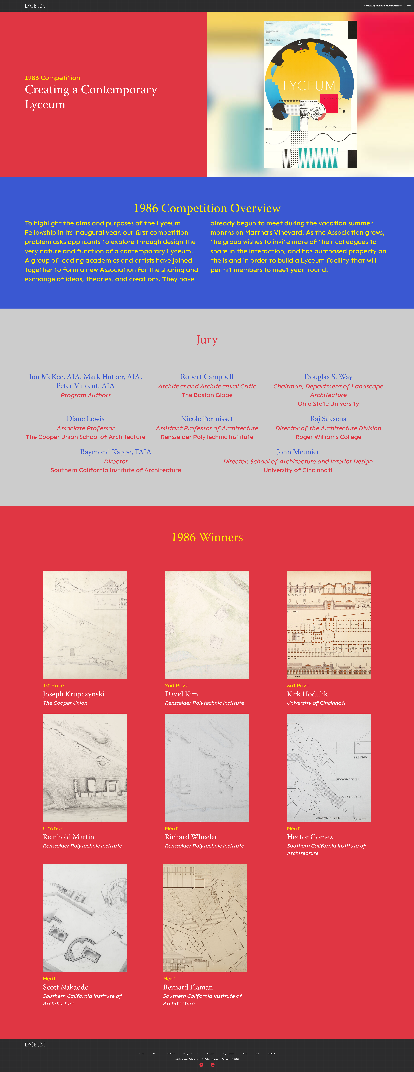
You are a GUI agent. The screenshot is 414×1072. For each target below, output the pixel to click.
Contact (271, 1054)
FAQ (257, 1054)
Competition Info (190, 1054)
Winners (210, 1054)
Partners (171, 1054)
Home (141, 1054)
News (244, 1054)
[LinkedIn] (213, 1064)
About (155, 1054)
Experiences (228, 1054)
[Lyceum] (35, 5)
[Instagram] (201, 1064)
